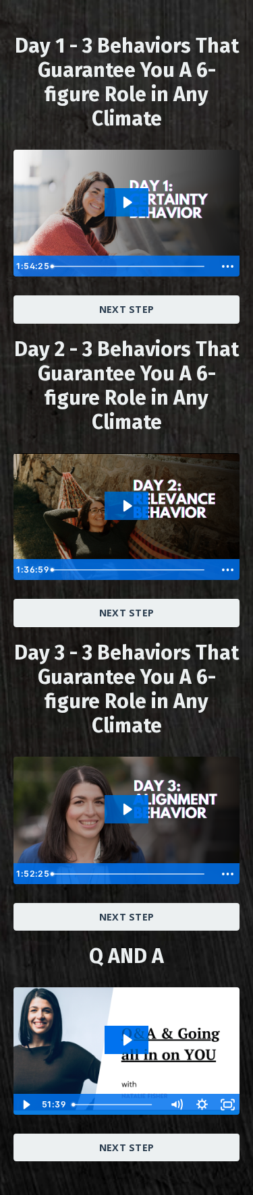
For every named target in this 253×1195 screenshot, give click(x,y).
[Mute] (176, 1104)
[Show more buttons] (227, 266)
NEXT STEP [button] (126, 309)
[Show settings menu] (202, 1104)
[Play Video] (25, 1104)
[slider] (131, 266)
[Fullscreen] (227, 1104)
